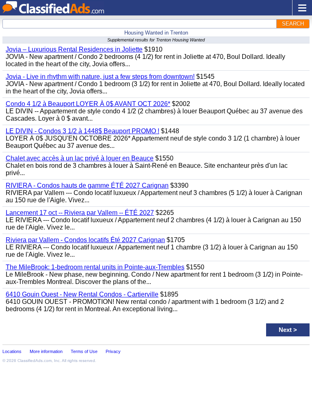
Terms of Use (84, 351)
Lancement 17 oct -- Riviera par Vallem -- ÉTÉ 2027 (80, 212)
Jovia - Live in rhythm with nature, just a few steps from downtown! (100, 76)
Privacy (113, 351)
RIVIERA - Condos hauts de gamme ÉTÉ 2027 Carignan (87, 185)
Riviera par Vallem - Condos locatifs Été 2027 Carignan (85, 239)
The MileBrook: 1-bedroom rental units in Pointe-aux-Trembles (95, 267)
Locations (12, 351)
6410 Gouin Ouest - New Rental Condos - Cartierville (82, 294)
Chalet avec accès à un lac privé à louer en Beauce (80, 158)
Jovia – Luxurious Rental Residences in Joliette (74, 49)
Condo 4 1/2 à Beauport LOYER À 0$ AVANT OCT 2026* (88, 103)
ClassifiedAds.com (34, 360)
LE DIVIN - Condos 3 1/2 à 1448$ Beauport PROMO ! (82, 131)
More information (46, 351)
